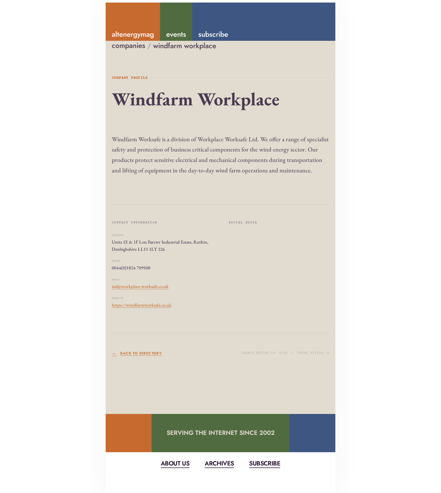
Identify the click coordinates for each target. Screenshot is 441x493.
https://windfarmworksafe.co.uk (142, 305)
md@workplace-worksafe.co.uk (140, 286)
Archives (219, 463)
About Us (175, 463)
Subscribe (264, 463)
